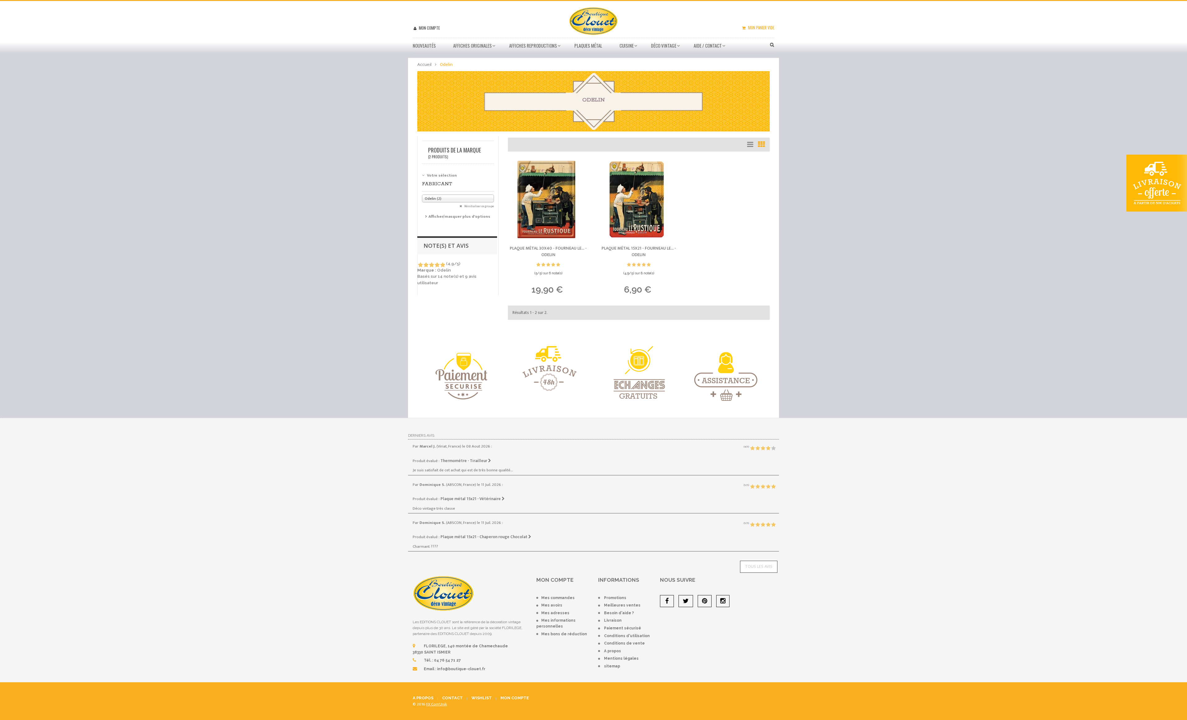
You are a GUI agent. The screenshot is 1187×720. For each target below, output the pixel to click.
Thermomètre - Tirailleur (464, 460)
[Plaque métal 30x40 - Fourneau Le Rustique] (548, 199)
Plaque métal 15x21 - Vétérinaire (471, 498)
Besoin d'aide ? (619, 613)
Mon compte (429, 28)
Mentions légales (621, 658)
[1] (420, 265)
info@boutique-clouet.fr (461, 669)
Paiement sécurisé (622, 628)
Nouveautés (424, 45)
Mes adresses (555, 613)
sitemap (612, 666)
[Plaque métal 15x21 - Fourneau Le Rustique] (638, 199)
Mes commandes (558, 598)
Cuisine (626, 45)
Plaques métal (588, 45)
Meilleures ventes (622, 605)
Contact (452, 698)
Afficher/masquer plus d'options (459, 216)
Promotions (615, 598)
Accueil (424, 64)
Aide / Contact (708, 45)
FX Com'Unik (436, 704)
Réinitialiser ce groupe (479, 206)
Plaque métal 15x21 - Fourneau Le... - (639, 252)
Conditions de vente (624, 643)
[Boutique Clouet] (593, 20)
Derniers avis (421, 435)
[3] (431, 265)
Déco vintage (663, 45)
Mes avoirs (551, 605)
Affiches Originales (472, 45)
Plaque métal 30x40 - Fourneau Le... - (548, 252)
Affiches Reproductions (533, 45)
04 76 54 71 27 (447, 660)
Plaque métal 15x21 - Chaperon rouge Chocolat (484, 537)
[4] (437, 265)
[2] (425, 265)
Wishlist (481, 698)
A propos (612, 651)
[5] (442, 265)
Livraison (613, 620)
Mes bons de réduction (564, 634)
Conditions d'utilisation (627, 636)
